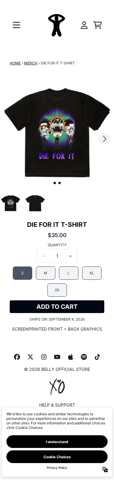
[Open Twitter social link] (30, 357)
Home (15, 63)
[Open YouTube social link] (57, 357)
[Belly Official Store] (57, 25)
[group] (10, 203)
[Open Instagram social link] (43, 357)
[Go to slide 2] (59, 183)
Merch (30, 63)
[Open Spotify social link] (84, 357)
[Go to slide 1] (55, 183)
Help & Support (57, 404)
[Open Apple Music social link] (70, 357)
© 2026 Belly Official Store (57, 369)
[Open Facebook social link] (17, 357)
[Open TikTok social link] (97, 357)
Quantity (57, 245)
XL (91, 273)
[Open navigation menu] (16, 25)
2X (57, 290)
